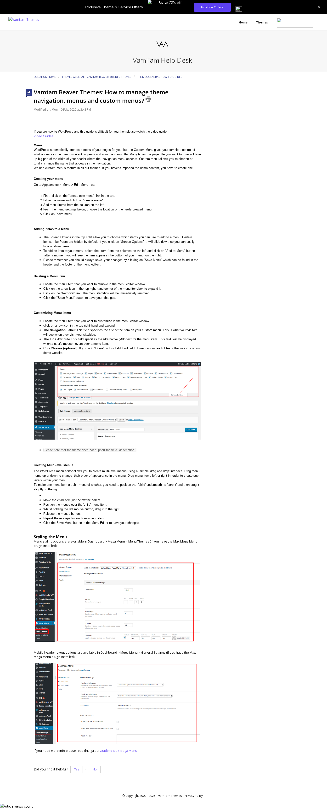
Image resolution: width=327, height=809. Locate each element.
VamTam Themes (170, 796)
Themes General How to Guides (159, 77)
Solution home (45, 77)
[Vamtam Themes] (23, 19)
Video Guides (43, 136)
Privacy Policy (194, 796)
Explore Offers (212, 7)
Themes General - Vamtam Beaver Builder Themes (96, 77)
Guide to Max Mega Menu (118, 750)
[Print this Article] (148, 99)
